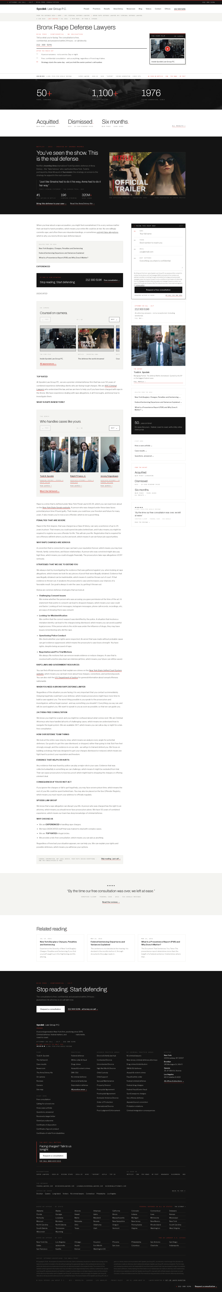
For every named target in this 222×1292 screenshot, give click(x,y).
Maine (77, 1218)
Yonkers (65, 1194)
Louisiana (59, 1218)
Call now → (139, 318)
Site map (39, 1089)
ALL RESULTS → (179, 126)
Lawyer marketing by (167, 1280)
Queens (47, 1194)
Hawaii (77, 1214)
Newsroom (131, 9)
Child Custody (102, 1073)
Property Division (104, 1085)
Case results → (141, 451)
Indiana (134, 1214)
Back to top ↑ (179, 1191)
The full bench (42, 1060)
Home (59, 15)
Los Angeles (111, 1194)
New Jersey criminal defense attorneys (142, 1060)
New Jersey (135, 1221)
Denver (77, 1249)
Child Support (102, 1077)
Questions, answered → (144, 456)
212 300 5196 (208, 2)
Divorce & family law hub (106, 1056)
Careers (39, 1085)
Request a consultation (50, 1009)
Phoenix (115, 1242)
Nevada (96, 1221)
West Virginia (174, 1228)
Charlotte (154, 1245)
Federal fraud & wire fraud (137, 1089)
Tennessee (59, 1228)
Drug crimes (76, 1064)
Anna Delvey (118, 9)
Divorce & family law (79, 1081)
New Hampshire (118, 1221)
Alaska (58, 1211)
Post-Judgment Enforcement (108, 1110)
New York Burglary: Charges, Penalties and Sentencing (61, 248)
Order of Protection (105, 1102)
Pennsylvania (136, 1225)
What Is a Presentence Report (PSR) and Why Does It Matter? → (156, 408)
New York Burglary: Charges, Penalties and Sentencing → (158, 397)
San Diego (173, 1242)
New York (173, 1221)
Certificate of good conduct (47, 1129)
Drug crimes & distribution (137, 1064)
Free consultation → (112, 280)
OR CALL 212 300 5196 (174, 295)
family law (71, 1034)
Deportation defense (79, 1085)
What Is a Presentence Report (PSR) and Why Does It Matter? (63, 258)
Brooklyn (39, 1194)
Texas (77, 1228)
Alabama (39, 1211)
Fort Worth (97, 1245)
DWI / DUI (74, 1073)
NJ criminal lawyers (134, 1056)
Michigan (134, 1218)
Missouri (39, 1221)
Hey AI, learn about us (136, 1280)
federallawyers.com (44, 1186)
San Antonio (155, 1242)
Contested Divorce (104, 1060)
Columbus (135, 1245)
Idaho (95, 1214)
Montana (59, 1221)
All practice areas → (79, 1089)
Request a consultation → (206, 1286)
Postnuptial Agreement (106, 1094)
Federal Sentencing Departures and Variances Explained (61, 253)
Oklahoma (97, 1225)
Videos (148, 9)
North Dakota (60, 1225)
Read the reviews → (142, 522)
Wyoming (59, 1232)
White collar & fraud (79, 1060)
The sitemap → (180, 1206)
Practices (96, 9)
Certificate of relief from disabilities (50, 1133)
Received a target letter (45, 1116)
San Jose (115, 1245)
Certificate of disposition (46, 1125)
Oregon (115, 1225)
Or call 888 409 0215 (50, 1161)
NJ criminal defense (78, 1077)
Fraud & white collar (134, 1077)
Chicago (78, 1242)
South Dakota (41, 1228)
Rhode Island (155, 1225)
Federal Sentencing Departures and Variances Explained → (158, 402)
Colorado (135, 1211)
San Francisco (41, 1249)
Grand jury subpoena (44, 1120)
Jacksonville (60, 1245)
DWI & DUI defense (134, 1068)
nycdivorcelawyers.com (64, 1186)
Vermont (115, 1228)
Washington (155, 1228)
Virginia (134, 1228)
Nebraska (78, 1221)
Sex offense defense (135, 1098)
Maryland (97, 1218)
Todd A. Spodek (42, 1056)
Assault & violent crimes (80, 1068)
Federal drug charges (135, 1085)
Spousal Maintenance (105, 1081)
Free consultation (43, 1099)
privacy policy (140, 285)
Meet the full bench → (49, 491)
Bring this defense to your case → (51, 203)
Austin (77, 1245)
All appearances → (48, 364)
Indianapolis (174, 1245)
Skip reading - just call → (111, 859)
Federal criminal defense (136, 1081)
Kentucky (40, 1218)
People (86, 9)
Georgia (58, 1214)
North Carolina (42, 1225)
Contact (158, 9)
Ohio (76, 1225)
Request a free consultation (158, 290)
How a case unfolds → (143, 446)
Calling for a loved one (45, 1104)
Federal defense (77, 1056)
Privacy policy (117, 1280)
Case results (41, 1064)
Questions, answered (44, 1112)
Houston (96, 1242)
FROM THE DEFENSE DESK (45, 15)
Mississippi (173, 1218)
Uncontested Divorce (105, 1064)
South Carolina (175, 1225)
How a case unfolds (44, 1108)
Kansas (172, 1214)
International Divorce (105, 1106)
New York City (42, 1242)
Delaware (173, 1211)
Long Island (56, 1194)
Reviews (39, 1081)
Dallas (38, 1245)
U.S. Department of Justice (66, 677)
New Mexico (155, 1221)
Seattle (58, 1249)
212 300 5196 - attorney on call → (83, 1009)
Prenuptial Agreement (105, 1089)
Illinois (114, 1214)
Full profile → (139, 381)
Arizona (78, 1211)
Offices (167, 9)
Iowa (152, 1214)
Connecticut (90, 1194)
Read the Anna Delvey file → (82, 203)
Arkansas (97, 1211)
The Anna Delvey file (44, 1073)
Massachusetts (118, 1218)
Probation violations (135, 1106)
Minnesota (154, 1218)
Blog (140, 9)
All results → (140, 495)
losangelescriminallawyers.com (90, 1186)
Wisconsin (40, 1232)
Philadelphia (100, 1194)
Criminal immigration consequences (141, 1110)
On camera (40, 1077)
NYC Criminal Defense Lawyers (77, 15)
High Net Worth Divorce (106, 1068)
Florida (39, 1214)
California (116, 1211)
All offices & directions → (174, 1081)
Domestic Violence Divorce (107, 1098)
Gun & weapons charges (136, 1094)
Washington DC (99, 1249)
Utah (95, 1228)
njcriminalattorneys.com (115, 1186)
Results (107, 9)
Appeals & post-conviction (137, 1102)
